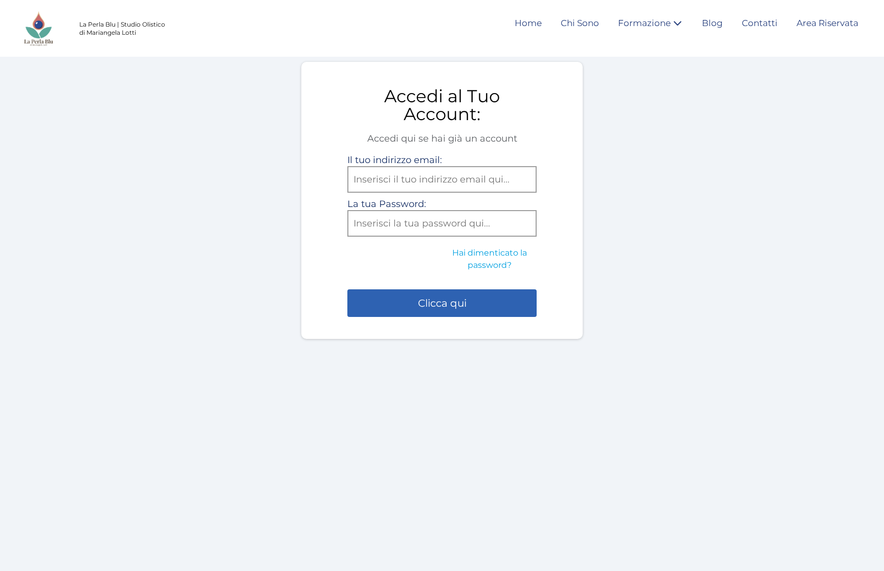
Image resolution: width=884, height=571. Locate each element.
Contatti (760, 23)
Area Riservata (827, 23)
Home (528, 23)
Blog (712, 23)
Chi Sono (580, 23)
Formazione (644, 23)
